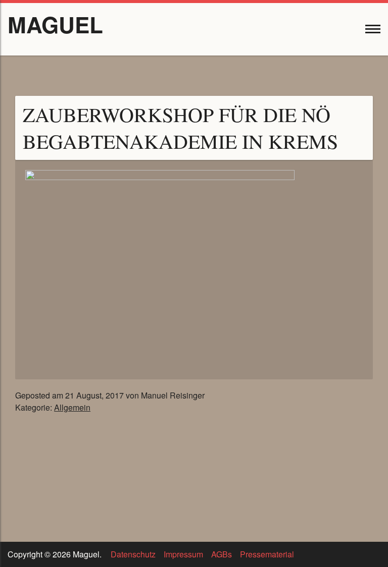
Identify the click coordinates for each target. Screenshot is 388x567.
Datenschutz (133, 554)
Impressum (183, 554)
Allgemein (72, 407)
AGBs (221, 554)
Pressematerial (267, 554)
